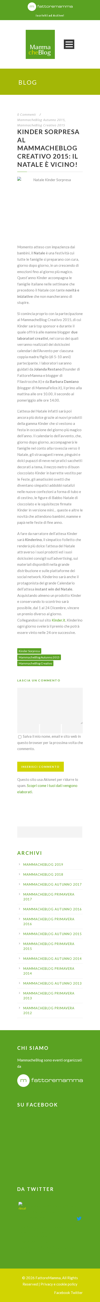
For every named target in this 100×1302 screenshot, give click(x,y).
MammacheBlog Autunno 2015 (41, 120)
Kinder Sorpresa (29, 651)
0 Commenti (26, 114)
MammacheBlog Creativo (35, 663)
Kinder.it (58, 620)
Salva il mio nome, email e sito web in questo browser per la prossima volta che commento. (50, 742)
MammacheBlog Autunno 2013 (52, 983)
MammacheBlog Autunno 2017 (52, 884)
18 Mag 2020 (37, 1217)
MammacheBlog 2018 (43, 874)
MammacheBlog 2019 (43, 864)
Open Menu (69, 44)
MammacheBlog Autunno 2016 (52, 909)
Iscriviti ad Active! (50, 15)
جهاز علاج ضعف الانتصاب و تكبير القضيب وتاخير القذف (53, 1208)
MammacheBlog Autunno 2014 (52, 959)
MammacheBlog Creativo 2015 (41, 125)
